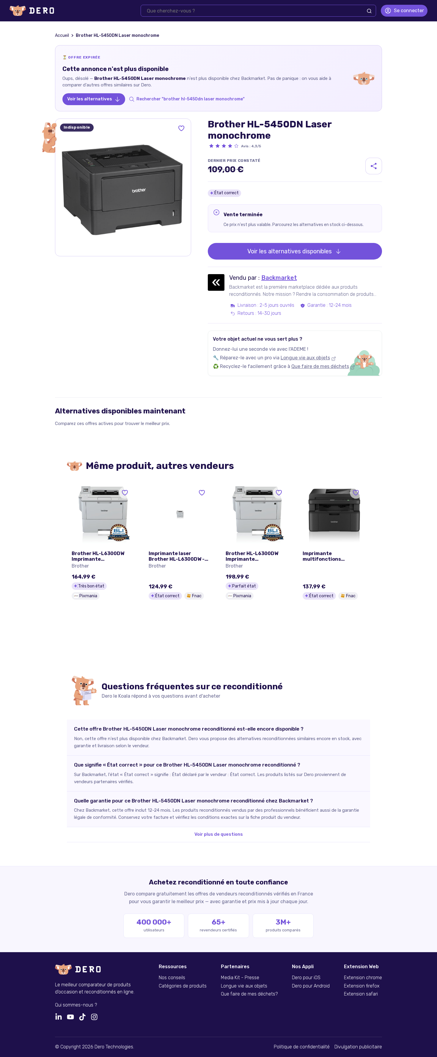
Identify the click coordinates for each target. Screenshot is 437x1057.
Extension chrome (363, 977)
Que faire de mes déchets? (249, 994)
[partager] (373, 166)
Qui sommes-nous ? (76, 1005)
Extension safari (361, 994)
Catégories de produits (183, 986)
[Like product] (181, 128)
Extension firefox (361, 986)
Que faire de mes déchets (320, 366)
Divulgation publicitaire (358, 1047)
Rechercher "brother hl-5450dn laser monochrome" (190, 99)
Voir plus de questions (218, 834)
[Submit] (369, 11)
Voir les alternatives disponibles (289, 251)
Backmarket (279, 277)
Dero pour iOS (306, 977)
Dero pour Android (311, 986)
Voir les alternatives (89, 99)
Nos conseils (172, 977)
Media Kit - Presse (240, 977)
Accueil (62, 35)
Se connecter (409, 10)
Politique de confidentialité (302, 1047)
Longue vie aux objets (305, 358)
